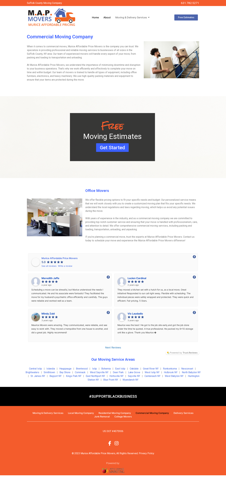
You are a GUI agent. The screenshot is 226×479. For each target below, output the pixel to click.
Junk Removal (102, 416)
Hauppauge (65, 368)
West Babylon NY (174, 376)
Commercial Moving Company (152, 413)
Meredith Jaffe (50, 278)
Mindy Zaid (48, 313)
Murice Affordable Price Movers (59, 258)
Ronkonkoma (170, 368)
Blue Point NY (110, 379)
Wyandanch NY (130, 379)
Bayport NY (55, 376)
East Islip (120, 368)
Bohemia (106, 368)
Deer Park (118, 372)
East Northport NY (95, 376)
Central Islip (35, 368)
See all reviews (49, 266)
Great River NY (151, 368)
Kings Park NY (73, 376)
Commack (80, 372)
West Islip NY (152, 372)
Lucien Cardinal (137, 278)
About (107, 17)
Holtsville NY (116, 376)
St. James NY (38, 376)
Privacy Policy (146, 453)
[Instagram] (116, 443)
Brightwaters (32, 372)
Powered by (184, 352)
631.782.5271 (190, 3)
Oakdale (134, 368)
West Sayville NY (99, 372)
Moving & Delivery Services (131, 17)
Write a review (65, 266)
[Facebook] (109, 443)
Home (95, 17)
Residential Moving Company (115, 413)
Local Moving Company (81, 413)
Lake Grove (134, 372)
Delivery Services (183, 413)
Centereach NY (152, 376)
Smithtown (49, 372)
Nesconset (187, 368)
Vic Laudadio (135, 313)
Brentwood (82, 368)
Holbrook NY (170, 372)
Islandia (50, 368)
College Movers (123, 416)
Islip (94, 368)
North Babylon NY (191, 372)
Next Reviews (113, 347)
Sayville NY (134, 376)
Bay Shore (64, 372)
